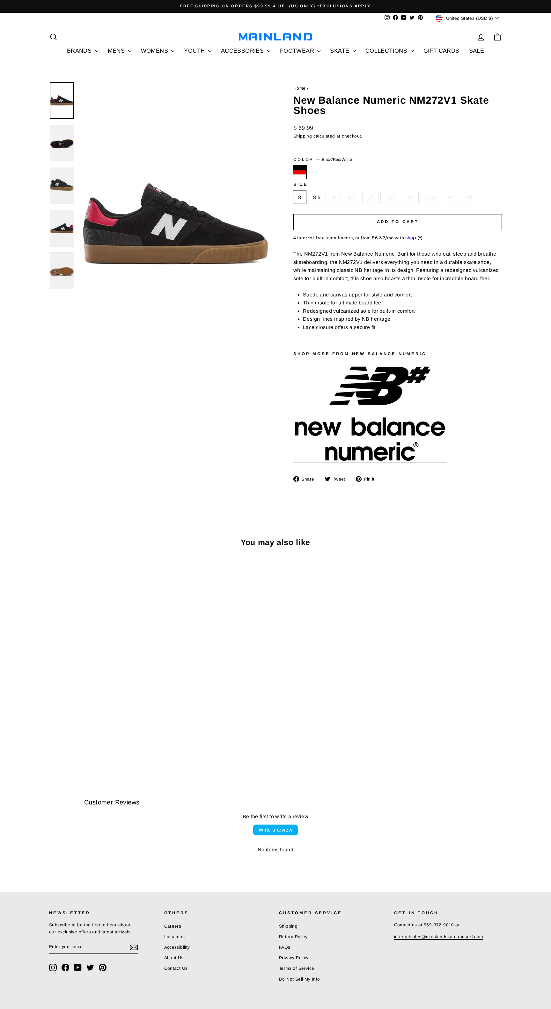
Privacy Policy (294, 957)
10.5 (391, 197)
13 (469, 197)
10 (370, 197)
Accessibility (177, 947)
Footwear (298, 51)
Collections (387, 51)
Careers (172, 926)
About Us (174, 957)
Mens (117, 51)
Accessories (243, 51)
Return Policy (293, 936)
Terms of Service (296, 968)
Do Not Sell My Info (299, 979)
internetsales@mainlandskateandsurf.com (438, 936)
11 (411, 197)
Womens (155, 51)
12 (451, 197)
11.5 (431, 197)
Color (322, 159)
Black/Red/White (299, 172)
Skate (340, 51)
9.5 (351, 197)
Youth (195, 51)
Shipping (302, 136)
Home (299, 88)
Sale (476, 51)
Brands (80, 51)
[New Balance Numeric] (369, 414)
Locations (174, 936)
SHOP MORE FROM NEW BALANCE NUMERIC (359, 353)
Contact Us (176, 968)
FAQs (284, 947)
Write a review (276, 830)
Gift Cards (441, 51)
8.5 (316, 197)
